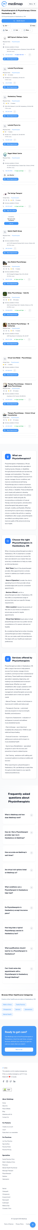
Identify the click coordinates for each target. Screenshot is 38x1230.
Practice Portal (6, 1147)
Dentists (18, 1009)
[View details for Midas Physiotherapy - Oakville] (19, 305)
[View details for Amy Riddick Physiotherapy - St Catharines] (19, 335)
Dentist (4, 1188)
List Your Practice (7, 1141)
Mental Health (7, 1014)
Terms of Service (8, 1224)
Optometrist (5, 1179)
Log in (4, 1129)
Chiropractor (6, 1194)
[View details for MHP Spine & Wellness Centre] (19, 49)
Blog (3, 1111)
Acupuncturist (6, 1197)
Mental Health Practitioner (9, 1168)
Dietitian (4, 1176)
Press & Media (6, 1109)
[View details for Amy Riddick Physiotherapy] (19, 274)
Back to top (19, 1049)
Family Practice (20, 1004)
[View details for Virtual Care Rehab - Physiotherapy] (19, 368)
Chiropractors (7, 1009)
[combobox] (6, 30)
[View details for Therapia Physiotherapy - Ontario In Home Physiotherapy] (19, 395)
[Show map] (33, 1225)
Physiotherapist (6, 1173)
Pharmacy (5, 1165)
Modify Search (21, 21)
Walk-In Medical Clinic (8, 1162)
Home (4, 1103)
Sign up (11, 223)
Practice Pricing (6, 1150)
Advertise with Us (7, 1114)
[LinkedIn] (14, 1081)
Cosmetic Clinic (6, 1208)
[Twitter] (11, 1081)
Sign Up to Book (11, 210)
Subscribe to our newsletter (10, 1132)
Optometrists (28, 1009)
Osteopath (5, 1191)
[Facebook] (3, 1081)
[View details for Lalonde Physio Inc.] (19, 136)
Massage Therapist (7, 1170)
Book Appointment (12, 59)
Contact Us (5, 1117)
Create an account (7, 1127)
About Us (4, 1106)
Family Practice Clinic (8, 1159)
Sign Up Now (6, 1144)
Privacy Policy (20, 1224)
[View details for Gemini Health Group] (19, 243)
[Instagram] (7, 1081)
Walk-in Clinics (7, 1004)
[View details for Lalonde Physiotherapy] (19, 79)
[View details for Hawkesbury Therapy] (19, 107)
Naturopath (5, 1200)
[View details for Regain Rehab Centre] (19, 168)
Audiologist (5, 1203)
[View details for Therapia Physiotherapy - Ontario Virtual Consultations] (19, 423)
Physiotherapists (16, 41)
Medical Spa (5, 1205)
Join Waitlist (10, 175)
